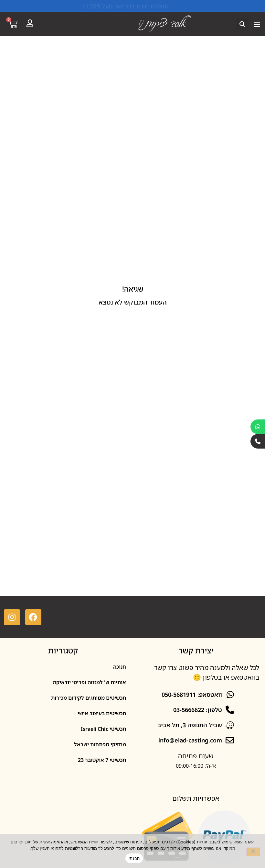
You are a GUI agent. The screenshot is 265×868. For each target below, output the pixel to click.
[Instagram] (12, 617)
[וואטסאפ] (257, 426)
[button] (257, 24)
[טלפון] (257, 441)
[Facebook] (33, 617)
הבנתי (134, 858)
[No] (253, 852)
